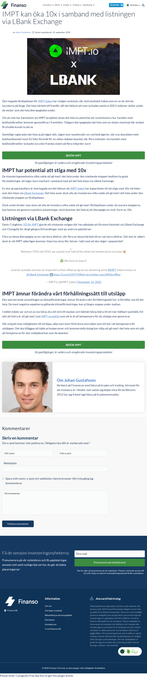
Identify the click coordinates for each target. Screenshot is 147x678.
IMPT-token (45, 101)
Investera (47, 5)
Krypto (66, 5)
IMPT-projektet (50, 316)
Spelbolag (87, 5)
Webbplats (10, 463)
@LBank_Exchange (37, 274)
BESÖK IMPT (73, 155)
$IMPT (112, 270)
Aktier (57, 5)
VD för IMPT (30, 224)
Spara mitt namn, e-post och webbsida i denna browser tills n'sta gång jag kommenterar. (49, 481)
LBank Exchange (34, 193)
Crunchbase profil (53, 629)
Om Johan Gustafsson (76, 380)
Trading (76, 5)
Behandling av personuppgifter (58, 615)
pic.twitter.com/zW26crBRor (103, 274)
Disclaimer (50, 620)
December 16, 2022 (89, 282)
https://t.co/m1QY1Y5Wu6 (69, 274)
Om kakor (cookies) (53, 610)
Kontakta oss (50, 624)
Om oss (48, 606)
